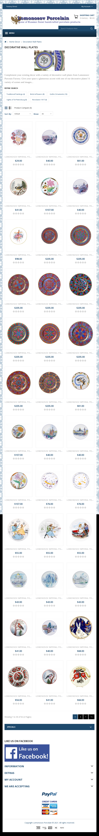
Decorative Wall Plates (32, 42)
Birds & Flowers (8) (37, 94)
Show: (36, 114)
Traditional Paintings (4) (16, 94)
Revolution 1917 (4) (39, 99)
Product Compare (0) (23, 108)
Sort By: (8, 114)
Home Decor (14, 42)
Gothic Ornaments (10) (58, 94)
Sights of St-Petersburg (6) (17, 99)
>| (91, 717)
